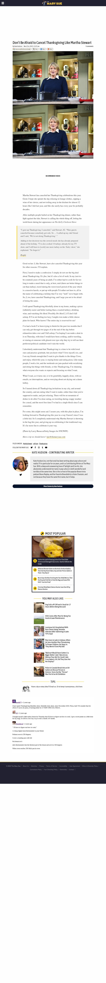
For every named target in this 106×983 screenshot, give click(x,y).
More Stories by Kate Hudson (53, 486)
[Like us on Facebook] (35, 448)
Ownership (63, 769)
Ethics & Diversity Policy (90, 766)
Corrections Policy (36, 769)
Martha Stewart (27, 443)
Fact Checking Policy (51, 769)
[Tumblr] (42, 448)
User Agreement (74, 766)
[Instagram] (38, 448)
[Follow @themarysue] (31, 448)
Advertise (34, 766)
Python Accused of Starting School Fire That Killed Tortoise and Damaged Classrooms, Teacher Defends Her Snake (55, 562)
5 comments (89, 46)
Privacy (41, 766)
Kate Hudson (18, 46)
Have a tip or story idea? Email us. (43, 687)
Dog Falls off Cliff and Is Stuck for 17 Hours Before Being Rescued (58, 605)
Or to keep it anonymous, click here (69, 687)
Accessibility (63, 766)
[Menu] (3, 3)
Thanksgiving (43, 443)
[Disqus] (53, 724)
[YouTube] (46, 448)
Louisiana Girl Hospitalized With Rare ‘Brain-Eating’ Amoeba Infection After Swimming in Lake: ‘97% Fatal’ (57, 630)
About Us (26, 766)
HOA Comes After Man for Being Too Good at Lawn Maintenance (58, 617)
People (23, 255)
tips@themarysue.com (56, 436)
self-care (35, 443)
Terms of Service (51, 766)
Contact (71, 769)
